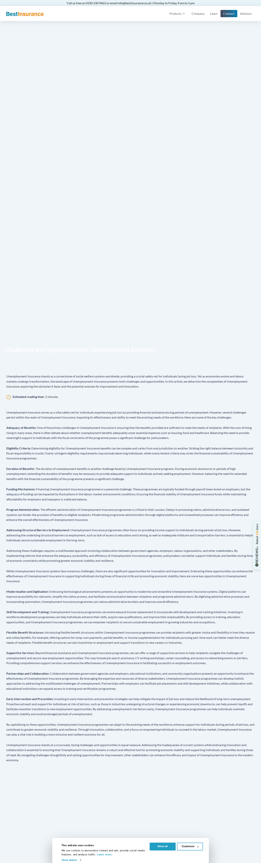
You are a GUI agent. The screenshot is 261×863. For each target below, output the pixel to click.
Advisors (246, 13)
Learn (214, 13)
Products (175, 13)
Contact (228, 13)
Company (198, 13)
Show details (69, 860)
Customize (188, 846)
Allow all (162, 846)
